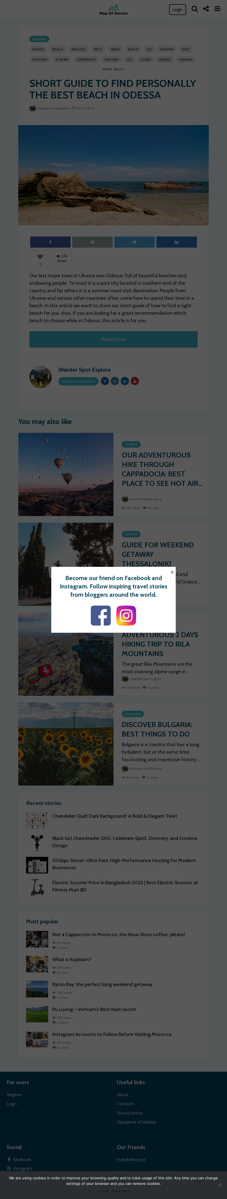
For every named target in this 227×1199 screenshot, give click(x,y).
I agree (103, 1190)
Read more (121, 1190)
